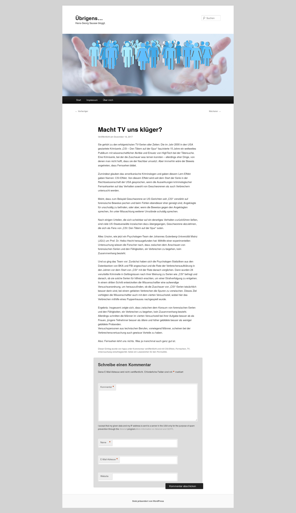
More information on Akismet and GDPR (154, 428)
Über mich (108, 100)
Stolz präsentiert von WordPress (148, 501)
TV (188, 348)
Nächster (215, 111)
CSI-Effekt (170, 348)
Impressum (92, 100)
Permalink (162, 351)
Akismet (123, 428)
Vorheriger (81, 111)
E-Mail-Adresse (109, 459)
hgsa (124, 348)
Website (104, 476)
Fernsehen (181, 348)
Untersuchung (105, 351)
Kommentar (138, 348)
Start (78, 100)
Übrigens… (89, 18)
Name (105, 442)
